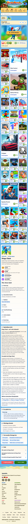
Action (3, 491)
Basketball (4, 498)
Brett (16, 487)
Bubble (16, 493)
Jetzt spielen (15, 32)
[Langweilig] (3, 43)
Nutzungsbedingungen (20, 505)
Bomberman (17, 489)
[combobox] (15, 14)
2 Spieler (4, 487)
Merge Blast (6, 400)
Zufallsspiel (8, 462)
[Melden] (25, 22)
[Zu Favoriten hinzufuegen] (20, 22)
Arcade (3, 496)
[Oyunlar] (7, 477)
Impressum (17, 507)
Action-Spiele (11, 256)
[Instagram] (6, 480)
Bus (15, 496)
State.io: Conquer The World (17, 400)
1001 (3, 489)
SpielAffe (4, 256)
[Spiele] (25, 4)
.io (2, 486)
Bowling (16, 491)
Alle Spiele (4, 484)
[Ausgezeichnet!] (10, 43)
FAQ (3, 502)
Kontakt (3, 503)
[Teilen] (23, 22)
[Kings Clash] (9, 18)
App (3, 494)
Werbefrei (4, 493)
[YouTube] (9, 480)
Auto (16, 498)
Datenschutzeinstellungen (20, 503)
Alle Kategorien (18, 484)
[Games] (2, 477)
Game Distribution (6, 301)
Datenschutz (17, 502)
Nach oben (21, 462)
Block (16, 486)
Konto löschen (18, 509)
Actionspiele (7, 23)
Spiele (2, 23)
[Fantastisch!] (8, 43)
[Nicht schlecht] (5, 43)
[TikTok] (3, 480)
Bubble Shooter (18, 494)
